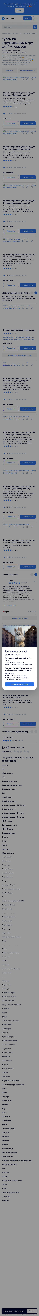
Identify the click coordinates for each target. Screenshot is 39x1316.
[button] (33, 629)
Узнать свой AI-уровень (19, 684)
